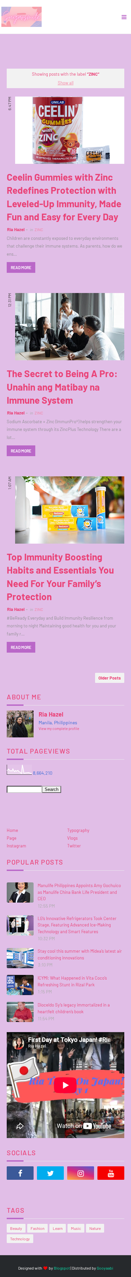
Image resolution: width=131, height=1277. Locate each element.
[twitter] (50, 1173)
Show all (66, 82)
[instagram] (80, 1173)
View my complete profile (59, 728)
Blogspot (62, 1268)
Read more (21, 267)
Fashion (37, 1228)
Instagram (16, 845)
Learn (57, 1228)
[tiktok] (20, 1190)
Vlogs (72, 838)
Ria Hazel (16, 229)
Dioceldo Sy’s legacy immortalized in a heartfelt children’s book (74, 1008)
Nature (95, 1228)
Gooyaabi (105, 1268)
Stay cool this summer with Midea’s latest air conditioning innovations (80, 954)
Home (12, 830)
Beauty (16, 1228)
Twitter (74, 845)
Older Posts (109, 678)
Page (11, 838)
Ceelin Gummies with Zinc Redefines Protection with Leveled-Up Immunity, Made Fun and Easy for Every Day (64, 196)
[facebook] (20, 1173)
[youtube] (110, 1173)
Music (76, 1228)
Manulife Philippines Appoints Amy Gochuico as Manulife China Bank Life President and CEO (79, 892)
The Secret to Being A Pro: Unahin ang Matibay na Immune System (62, 386)
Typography (78, 830)
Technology (20, 1238)
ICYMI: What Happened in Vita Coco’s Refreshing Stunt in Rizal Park (72, 981)
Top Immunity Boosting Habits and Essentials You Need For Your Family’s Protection (60, 576)
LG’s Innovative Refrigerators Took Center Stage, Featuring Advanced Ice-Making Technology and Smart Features (77, 925)
